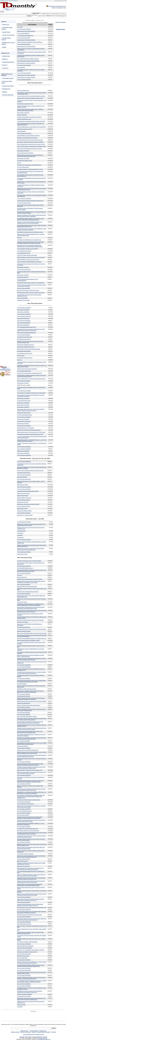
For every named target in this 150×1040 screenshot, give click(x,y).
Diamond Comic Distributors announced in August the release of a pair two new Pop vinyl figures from (31, 738)
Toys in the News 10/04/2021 (24, 748)
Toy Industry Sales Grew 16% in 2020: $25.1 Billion (29, 560)
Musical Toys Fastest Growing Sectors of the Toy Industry (30, 620)
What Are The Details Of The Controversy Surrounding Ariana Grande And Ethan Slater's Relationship (31, 216)
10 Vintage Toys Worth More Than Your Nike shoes (29, 239)
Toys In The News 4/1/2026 (23, 44)
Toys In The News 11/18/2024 (24, 198)
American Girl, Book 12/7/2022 (24, 510)
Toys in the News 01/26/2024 (24, 307)
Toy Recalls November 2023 (24, 400)
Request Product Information (44, 1032)
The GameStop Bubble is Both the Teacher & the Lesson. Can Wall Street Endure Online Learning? (31, 570)
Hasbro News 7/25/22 (22, 554)
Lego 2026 (20, 27)
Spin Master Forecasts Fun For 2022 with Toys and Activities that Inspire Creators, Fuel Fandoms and (31, 878)
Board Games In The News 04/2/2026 (26, 46)
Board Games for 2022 (22, 861)
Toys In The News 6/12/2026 (24, 73)
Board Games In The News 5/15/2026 (26, 63)
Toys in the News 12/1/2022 (23, 500)
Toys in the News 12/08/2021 (24, 813)
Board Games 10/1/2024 (23, 383)
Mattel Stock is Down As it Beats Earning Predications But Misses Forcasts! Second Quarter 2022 (30, 549)
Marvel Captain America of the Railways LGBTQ (28, 640)
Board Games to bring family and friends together (28, 349)
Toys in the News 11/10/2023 (24, 390)
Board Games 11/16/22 (22, 495)
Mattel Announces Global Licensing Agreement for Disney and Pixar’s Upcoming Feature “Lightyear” (31, 773)
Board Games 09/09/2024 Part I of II (25, 344)
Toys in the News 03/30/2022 (24, 922)
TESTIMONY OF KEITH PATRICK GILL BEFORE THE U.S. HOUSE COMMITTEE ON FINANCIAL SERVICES (30, 604)
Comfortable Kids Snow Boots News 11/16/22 (28, 491)
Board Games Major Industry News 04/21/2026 (28, 61)
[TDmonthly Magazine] (18, 10)
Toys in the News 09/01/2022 (24, 479)
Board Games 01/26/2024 (23, 309)
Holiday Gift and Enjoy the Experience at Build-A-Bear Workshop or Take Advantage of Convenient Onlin (29, 817)
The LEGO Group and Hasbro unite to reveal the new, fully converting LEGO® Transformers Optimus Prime (30, 965)
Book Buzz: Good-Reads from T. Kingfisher (27, 137)
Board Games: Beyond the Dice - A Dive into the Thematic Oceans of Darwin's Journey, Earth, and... (30, 410)
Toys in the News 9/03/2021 (23, 741)
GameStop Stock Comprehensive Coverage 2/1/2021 (29, 579)
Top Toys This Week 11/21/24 (24, 202)
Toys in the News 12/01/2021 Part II (25, 803)
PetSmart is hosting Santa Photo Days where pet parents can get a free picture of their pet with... (31, 821)
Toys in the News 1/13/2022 (23, 842)
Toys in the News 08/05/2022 (24, 461)
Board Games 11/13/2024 (23, 158)
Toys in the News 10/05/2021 (24, 761)
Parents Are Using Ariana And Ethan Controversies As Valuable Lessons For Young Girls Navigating (29, 222)
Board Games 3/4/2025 (22, 277)
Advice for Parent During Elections (25, 153)
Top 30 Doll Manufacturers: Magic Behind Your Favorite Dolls (31, 127)
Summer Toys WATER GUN (23, 703)
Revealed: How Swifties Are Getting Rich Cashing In (29, 117)
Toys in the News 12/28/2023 (24, 446)
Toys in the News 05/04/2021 (24, 667)
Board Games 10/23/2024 (23, 112)
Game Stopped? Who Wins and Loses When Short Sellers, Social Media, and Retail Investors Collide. (31, 608)
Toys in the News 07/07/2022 (24, 522)
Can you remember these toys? (24, 811)
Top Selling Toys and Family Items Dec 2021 (27, 828)
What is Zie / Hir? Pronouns (23, 866)
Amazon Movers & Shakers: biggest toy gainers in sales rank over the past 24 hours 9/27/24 (31, 376)
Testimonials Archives (8, 62)
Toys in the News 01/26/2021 (24, 566)
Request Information (8, 94)
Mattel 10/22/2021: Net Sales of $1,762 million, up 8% (29, 770)
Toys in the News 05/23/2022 (24, 975)
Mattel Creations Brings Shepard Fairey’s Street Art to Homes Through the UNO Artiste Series (31, 710)
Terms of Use (44, 1038)
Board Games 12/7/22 (22, 508)
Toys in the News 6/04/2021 (23, 678)
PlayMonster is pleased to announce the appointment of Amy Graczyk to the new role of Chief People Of (31, 999)
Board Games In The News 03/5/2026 (26, 40)
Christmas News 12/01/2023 (24, 421)
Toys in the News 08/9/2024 (23, 322)
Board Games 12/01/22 (22, 502)
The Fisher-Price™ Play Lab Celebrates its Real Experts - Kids (31, 907)
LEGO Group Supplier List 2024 (24, 129)
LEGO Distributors (21, 131)
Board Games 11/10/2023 (23, 398)
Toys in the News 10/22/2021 (24, 775)
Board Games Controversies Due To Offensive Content (30, 232)
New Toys (19, 237)
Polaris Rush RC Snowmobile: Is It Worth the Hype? (29, 165)
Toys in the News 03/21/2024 (24, 316)
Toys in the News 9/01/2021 (23, 714)
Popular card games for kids (23, 412)
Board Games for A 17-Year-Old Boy (25, 427)
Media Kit (4, 59)
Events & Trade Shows (25, 1032)
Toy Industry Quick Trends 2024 (24, 337)
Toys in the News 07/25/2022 (24, 552)
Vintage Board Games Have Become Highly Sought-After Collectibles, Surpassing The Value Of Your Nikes (30, 242)
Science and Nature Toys (23, 90)
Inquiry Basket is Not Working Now (56, 6)
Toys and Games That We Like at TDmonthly (27, 248)
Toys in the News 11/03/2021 (24, 783)
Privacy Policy (28, 1036)
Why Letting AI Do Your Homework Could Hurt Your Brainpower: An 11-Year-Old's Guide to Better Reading (30, 246)
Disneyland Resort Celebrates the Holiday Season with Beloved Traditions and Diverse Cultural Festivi (30, 722)
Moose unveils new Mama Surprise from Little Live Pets (30, 470)
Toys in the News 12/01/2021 (24, 801)
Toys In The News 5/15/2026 (24, 65)
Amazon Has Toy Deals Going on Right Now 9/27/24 (29, 373)
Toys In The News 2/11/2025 (23, 269)
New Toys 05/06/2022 (22, 957)
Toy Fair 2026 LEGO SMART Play (25, 35)
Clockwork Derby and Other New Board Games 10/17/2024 (31, 121)
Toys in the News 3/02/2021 (23, 627)
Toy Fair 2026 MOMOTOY (23, 33)
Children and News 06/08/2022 (24, 994)
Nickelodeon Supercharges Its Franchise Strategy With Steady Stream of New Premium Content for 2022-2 (31, 919)
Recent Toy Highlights (22, 298)
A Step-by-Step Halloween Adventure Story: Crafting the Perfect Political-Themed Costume (30, 110)
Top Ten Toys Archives (8, 35)
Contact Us (5, 68)
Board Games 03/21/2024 (23, 318)
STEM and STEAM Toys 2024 (24, 119)
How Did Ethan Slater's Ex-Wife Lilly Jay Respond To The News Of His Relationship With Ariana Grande (30, 219)
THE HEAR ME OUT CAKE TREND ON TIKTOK (28, 135)
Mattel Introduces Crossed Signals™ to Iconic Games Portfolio (31, 701)
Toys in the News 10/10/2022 (24, 487)
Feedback (45, 1036)
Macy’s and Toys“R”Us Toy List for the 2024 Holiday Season (31, 378)
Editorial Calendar (15, 1032)
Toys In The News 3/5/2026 (23, 37)
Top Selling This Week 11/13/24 (24, 160)
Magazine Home (36, 13)
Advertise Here (42, 1030)
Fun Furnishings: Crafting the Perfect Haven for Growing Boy (31, 393)
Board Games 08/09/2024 (23, 325)
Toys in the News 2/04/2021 (23, 584)
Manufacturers (6, 89)
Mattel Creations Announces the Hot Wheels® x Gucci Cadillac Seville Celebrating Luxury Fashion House (32, 753)
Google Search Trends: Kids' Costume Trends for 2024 (30, 98)
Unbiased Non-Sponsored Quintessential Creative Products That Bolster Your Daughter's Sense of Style (31, 582)
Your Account (59, 7)
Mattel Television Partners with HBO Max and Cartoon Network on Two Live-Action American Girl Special (32, 962)
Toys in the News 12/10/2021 (24, 826)
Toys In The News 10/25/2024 (24, 133)
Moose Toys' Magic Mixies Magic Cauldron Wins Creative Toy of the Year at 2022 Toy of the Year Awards (31, 875)
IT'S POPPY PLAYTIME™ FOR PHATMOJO (27, 942)
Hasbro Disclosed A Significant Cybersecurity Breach (29, 42)
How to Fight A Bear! (22, 683)
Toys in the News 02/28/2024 (24, 314)
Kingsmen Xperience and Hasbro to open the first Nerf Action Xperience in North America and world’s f (31, 978)
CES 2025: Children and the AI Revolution (27, 255)
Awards (4, 47)
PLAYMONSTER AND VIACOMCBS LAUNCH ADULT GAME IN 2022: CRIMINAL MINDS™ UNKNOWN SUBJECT (32, 981)
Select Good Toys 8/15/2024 (23, 320)
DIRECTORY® (4, 0)
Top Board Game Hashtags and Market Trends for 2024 (30, 200)
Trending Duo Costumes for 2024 (25, 103)
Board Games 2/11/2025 (23, 267)
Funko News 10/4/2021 (22, 746)
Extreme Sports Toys (22, 577)
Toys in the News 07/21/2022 (24, 539)
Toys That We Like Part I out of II (24, 353)
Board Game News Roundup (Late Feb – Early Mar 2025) (30, 282)
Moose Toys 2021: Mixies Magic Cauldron (27, 716)
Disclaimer (22, 1036)
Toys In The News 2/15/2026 (24, 29)
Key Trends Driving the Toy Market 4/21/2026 (28, 58)
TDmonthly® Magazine (13, 0)
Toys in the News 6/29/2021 (23, 694)
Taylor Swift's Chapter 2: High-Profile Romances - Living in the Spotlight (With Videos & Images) (31, 440)
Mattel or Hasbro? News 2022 (24, 497)
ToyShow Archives (46, 13)
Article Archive (6, 56)
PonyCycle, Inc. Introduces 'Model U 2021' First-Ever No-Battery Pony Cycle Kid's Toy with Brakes (30, 691)
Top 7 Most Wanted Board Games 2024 (26, 327)
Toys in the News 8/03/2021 (23, 712)
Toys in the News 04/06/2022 (24, 944)
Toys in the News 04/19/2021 (24, 665)
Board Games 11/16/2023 (23, 402)
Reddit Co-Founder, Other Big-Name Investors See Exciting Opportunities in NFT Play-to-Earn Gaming (31, 881)
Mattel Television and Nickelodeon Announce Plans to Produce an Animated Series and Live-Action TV (32, 611)
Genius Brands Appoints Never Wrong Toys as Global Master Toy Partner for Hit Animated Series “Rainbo (31, 681)
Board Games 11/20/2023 (23, 405)
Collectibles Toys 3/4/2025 (23, 300)
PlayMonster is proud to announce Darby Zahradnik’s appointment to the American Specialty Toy (29, 991)
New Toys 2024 (20, 355)
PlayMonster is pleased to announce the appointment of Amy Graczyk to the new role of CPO (31, 525)
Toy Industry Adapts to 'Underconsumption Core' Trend (30, 169)
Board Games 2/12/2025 (23, 275)
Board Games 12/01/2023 (23, 419)
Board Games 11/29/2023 (23, 407)
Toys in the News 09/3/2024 (23, 334)
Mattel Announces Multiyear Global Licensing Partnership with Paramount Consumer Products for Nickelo (31, 894)
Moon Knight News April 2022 (24, 924)
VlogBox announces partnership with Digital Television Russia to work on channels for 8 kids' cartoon (31, 729)
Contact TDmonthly (34, 1030)
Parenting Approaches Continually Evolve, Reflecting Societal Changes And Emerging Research (31, 229)
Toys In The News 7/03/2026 (24, 79)
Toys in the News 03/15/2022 (24, 909)
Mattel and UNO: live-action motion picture (27, 586)
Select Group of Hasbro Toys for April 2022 (27, 952)
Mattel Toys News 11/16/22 (23, 493)
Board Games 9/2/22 (22, 477)
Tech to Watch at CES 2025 (23, 253)
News (63, 13)
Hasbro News (20, 537)
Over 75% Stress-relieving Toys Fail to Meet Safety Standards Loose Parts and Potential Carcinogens (31, 912)
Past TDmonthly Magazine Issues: (25, 568)
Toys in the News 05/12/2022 (24, 968)
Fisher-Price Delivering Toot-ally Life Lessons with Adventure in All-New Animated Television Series (32, 756)
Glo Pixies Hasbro (21, 531)
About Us (4, 65)
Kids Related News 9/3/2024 (24, 339)
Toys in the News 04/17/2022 (24, 954)
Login (64, 7)
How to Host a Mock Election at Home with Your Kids (29, 148)
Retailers (4, 92)
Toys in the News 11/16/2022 (24, 489)
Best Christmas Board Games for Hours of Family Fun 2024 (31, 144)
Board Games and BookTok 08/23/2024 (26, 332)
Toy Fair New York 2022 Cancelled (25, 853)
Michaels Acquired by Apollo (23, 631)
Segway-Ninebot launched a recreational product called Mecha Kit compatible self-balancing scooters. (30, 764)
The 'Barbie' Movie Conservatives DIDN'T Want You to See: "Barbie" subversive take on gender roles (31, 330)
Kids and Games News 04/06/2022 (25, 946)
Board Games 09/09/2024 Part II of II (25, 347)
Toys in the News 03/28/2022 (24, 916)
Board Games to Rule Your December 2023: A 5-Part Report (31, 432)
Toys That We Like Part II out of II (24, 357)
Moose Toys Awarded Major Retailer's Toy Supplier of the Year (31, 638)
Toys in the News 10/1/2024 (23, 380)
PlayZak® (53, 1032)
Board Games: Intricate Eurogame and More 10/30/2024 (30, 142)
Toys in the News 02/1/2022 (23, 859)
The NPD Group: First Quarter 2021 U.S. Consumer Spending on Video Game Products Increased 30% (31, 673)
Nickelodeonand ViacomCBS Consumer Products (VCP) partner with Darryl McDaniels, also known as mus (30, 781)
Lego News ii (20, 533)
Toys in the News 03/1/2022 (23, 902)
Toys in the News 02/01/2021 (24, 573)
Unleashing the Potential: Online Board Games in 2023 (30, 434)
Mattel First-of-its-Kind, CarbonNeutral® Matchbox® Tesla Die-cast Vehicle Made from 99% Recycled (31, 659)
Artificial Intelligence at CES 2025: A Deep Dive (28, 259)
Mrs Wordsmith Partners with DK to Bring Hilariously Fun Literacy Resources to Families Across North (30, 869)
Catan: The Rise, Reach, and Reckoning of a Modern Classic (31, 146)
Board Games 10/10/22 (22, 484)
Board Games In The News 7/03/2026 (26, 77)
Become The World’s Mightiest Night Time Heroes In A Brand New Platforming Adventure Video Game (31, 789)
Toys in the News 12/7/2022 (23, 506)
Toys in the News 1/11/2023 (23, 513)
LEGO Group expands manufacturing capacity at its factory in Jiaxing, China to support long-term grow (31, 856)
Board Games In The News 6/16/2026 (26, 75)
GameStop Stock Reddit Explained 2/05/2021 (27, 591)
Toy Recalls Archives (8, 78)
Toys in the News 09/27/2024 (24, 371)
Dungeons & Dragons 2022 (23, 472)
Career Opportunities (37, 1036)
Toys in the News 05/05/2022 (24, 959)
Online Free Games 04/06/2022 (24, 948)
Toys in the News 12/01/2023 (24, 417)
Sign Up (54, 7)
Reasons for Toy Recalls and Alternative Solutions (29, 430)
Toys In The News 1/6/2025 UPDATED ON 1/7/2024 (29, 261)
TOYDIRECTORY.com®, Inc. (44, 1039)
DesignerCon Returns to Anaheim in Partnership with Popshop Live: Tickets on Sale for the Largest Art (32, 719)
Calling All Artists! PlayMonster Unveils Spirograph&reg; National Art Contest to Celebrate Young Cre (30, 905)
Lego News (20, 535)
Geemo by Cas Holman (22, 622)
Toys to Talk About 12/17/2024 (24, 251)
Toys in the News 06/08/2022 (24, 986)
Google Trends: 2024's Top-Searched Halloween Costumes (31, 96)
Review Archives (56, 13)
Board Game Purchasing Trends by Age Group (28, 290)
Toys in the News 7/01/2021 (23, 696)
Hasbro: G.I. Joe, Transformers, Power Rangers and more (30, 950)
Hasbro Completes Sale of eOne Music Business (28, 705)
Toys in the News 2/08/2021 (23, 593)
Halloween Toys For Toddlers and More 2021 (27, 750)
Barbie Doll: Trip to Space (23, 956)
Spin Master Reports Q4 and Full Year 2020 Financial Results (31, 629)
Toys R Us (19, 575)
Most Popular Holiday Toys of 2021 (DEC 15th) (28, 830)
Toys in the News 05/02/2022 (24, 984)
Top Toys (19, 162)
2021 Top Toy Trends (22, 602)
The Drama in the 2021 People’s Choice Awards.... (29, 799)
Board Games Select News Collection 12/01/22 (28, 504)
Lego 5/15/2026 (21, 67)
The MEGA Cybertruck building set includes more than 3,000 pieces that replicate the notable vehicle (31, 767)
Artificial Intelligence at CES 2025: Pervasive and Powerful (31, 257)
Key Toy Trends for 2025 (23, 167)
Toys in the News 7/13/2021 (23, 707)
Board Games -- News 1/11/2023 (25, 515)
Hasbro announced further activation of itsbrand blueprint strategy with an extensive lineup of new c (30, 900)
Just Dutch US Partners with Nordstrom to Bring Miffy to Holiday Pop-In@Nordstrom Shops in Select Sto (32, 833)
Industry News (6, 32)
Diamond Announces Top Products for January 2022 (29, 914)
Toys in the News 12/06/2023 (24, 425)
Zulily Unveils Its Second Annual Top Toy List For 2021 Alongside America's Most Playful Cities (30, 732)
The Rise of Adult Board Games (24, 414)
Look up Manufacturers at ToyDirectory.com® (33, 1034)
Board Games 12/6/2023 (23, 423)
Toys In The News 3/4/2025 (23, 288)
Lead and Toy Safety (8, 86)
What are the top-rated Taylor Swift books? (27, 368)
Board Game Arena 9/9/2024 (24, 351)
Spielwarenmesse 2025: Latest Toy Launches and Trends (30, 292)
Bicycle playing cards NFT (23, 815)
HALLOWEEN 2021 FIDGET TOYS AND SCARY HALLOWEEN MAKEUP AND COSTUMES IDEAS (32, 743)
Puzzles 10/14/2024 (22, 114)
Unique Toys (5, 24)
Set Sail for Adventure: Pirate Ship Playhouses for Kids (30, 140)
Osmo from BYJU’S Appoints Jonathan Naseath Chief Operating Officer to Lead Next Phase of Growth (29, 885)
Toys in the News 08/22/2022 (24, 474)
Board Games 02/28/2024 (23, 312)
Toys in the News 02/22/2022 (24, 897)
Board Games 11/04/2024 (23, 150)
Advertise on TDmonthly (60, 22)
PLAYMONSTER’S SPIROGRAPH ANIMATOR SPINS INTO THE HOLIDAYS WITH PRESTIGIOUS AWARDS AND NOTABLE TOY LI (31, 796)
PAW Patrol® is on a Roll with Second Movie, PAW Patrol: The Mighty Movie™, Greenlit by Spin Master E (31, 793)
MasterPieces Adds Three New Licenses (26, 689)
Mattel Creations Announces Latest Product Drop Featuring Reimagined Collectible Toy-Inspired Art (31, 699)
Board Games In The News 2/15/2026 (26, 31)
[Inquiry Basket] (47, 6)
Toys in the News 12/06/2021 (24, 809)
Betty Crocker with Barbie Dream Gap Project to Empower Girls (32, 633)
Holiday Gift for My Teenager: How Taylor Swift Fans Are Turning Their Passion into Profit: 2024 (30, 156)
